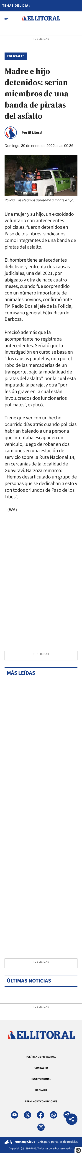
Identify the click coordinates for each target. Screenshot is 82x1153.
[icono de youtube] (14, 1115)
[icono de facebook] (40, 1115)
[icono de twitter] (27, 1115)
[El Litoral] (41, 18)
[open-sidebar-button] (6, 18)
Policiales (16, 56)
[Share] (71, 1120)
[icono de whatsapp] (53, 1115)
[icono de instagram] (41, 1127)
